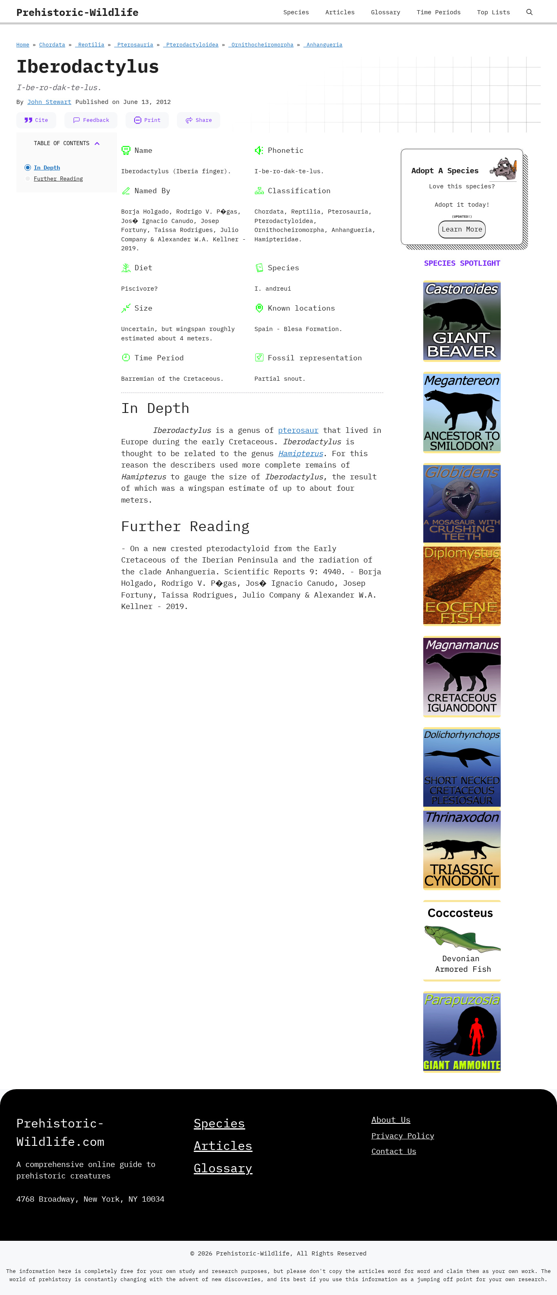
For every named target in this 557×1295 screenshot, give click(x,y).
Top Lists (493, 12)
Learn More (462, 229)
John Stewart (49, 102)
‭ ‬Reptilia (89, 44)
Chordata (52, 44)
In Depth (47, 167)
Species (296, 12)
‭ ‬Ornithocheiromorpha (261, 44)
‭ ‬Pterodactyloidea (191, 44)
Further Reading (58, 178)
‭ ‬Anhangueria (323, 44)
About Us (391, 1119)
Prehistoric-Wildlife (77, 12)
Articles (340, 12)
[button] (529, 12)
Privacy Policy (402, 1136)
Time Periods (439, 12)
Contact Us (393, 1151)
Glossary (385, 12)
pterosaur (298, 430)
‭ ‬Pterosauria (133, 44)
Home (22, 44)
